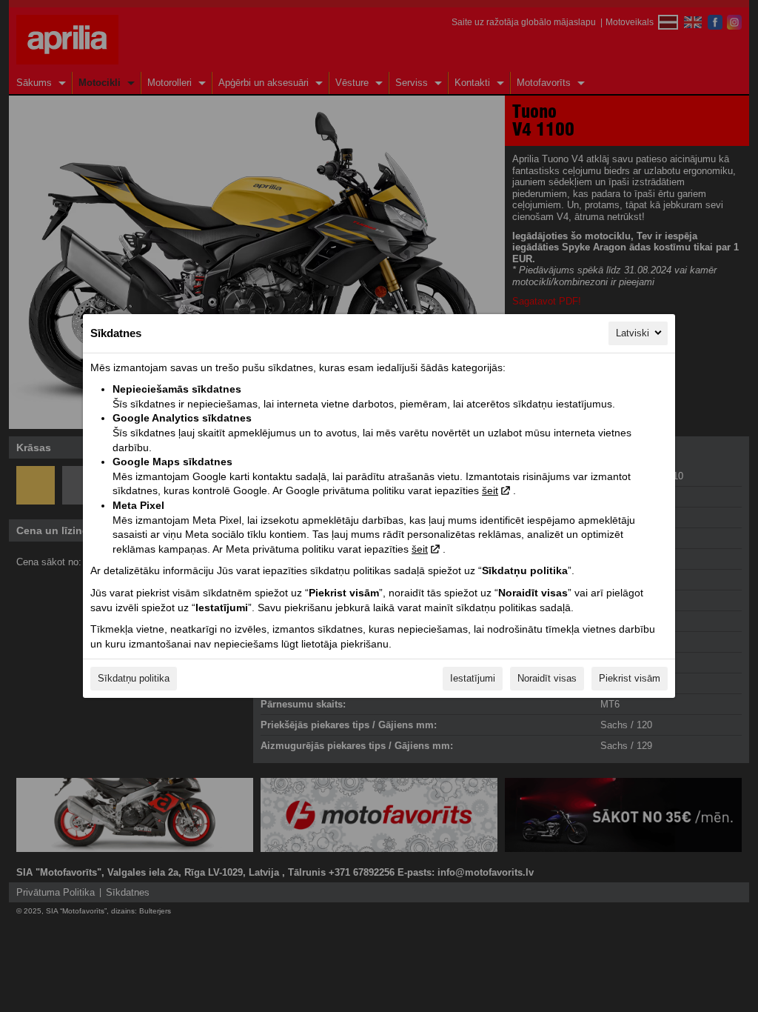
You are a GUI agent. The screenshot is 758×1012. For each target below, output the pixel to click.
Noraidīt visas (547, 678)
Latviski (632, 333)
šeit (490, 490)
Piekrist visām (629, 678)
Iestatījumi (472, 678)
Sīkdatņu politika (134, 678)
